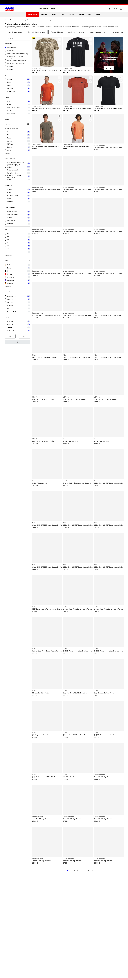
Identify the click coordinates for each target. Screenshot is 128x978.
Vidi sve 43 (8, 153)
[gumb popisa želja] (115, 8)
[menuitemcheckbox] (17, 79)
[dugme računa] (110, 8)
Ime (11, 128)
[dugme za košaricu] (120, 8)
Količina (16, 128)
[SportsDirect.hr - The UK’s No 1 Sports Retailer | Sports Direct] (9, 9)
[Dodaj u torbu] (59, 44)
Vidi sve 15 (8, 286)
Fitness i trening (22, 20)
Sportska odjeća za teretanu (34, 20)
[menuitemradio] (17, 47)
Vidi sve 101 (8, 255)
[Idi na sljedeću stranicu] (92, 870)
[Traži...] (36, 9)
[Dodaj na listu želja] (59, 39)
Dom (15, 20)
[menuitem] (32, 14)
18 (88, 870)
